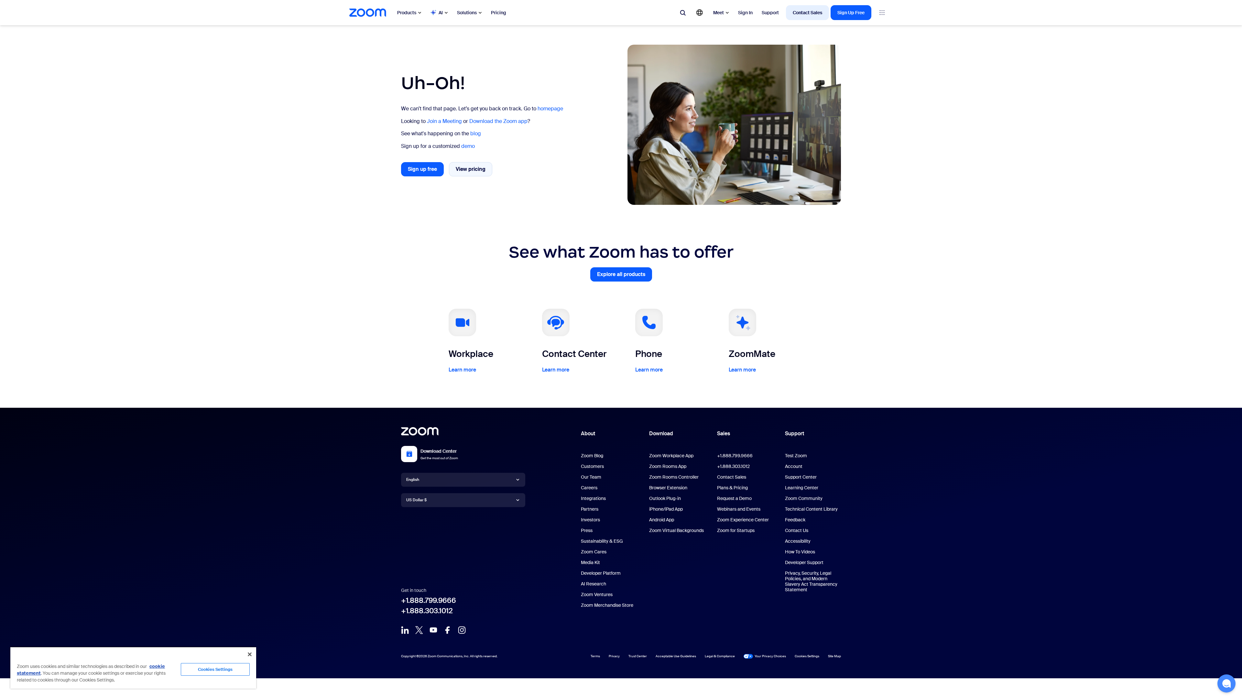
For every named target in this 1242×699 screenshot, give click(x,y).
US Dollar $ (416, 500)
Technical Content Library (811, 509)
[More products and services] (882, 12)
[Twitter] (419, 630)
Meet (718, 13)
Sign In (745, 13)
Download (661, 433)
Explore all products (624, 276)
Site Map (834, 656)
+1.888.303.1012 (427, 611)
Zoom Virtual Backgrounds (676, 530)
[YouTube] (433, 630)
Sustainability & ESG (602, 541)
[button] (1226, 683)
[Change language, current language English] (699, 12)
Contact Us (796, 530)
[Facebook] (448, 630)
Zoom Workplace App (671, 456)
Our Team (591, 477)
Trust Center (637, 656)
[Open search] (682, 12)
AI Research (593, 584)
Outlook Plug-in (665, 498)
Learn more (462, 369)
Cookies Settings (215, 669)
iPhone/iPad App (666, 509)
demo (468, 146)
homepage (550, 108)
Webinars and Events (738, 509)
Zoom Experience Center (743, 520)
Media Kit (590, 562)
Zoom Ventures (597, 594)
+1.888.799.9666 (428, 600)
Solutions (467, 13)
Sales (723, 433)
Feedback (795, 520)
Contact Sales (807, 13)
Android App (661, 520)
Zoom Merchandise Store (607, 605)
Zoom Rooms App (667, 466)
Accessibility (798, 541)
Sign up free (426, 171)
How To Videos (800, 552)
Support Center (801, 477)
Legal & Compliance (720, 656)
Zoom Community (804, 498)
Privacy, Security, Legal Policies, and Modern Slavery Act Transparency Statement (811, 581)
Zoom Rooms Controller (674, 477)
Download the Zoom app (498, 121)
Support (770, 13)
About (588, 433)
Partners (589, 509)
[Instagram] (462, 630)
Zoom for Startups (736, 530)
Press (587, 530)
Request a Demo (734, 498)
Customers (592, 466)
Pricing (498, 13)
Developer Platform (601, 573)
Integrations (593, 498)
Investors (590, 520)
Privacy (614, 656)
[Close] (250, 654)
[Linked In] (405, 630)
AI (441, 13)
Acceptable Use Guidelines (676, 656)
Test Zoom (796, 456)
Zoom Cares (593, 552)
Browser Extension (668, 488)
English (412, 479)
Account (793, 466)
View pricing (474, 170)
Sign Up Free (851, 13)
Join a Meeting (444, 121)
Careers (589, 488)
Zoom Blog (592, 456)
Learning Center (801, 488)
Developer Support (804, 562)
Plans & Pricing (732, 488)
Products (406, 13)
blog (475, 133)
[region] (133, 668)
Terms (595, 656)
